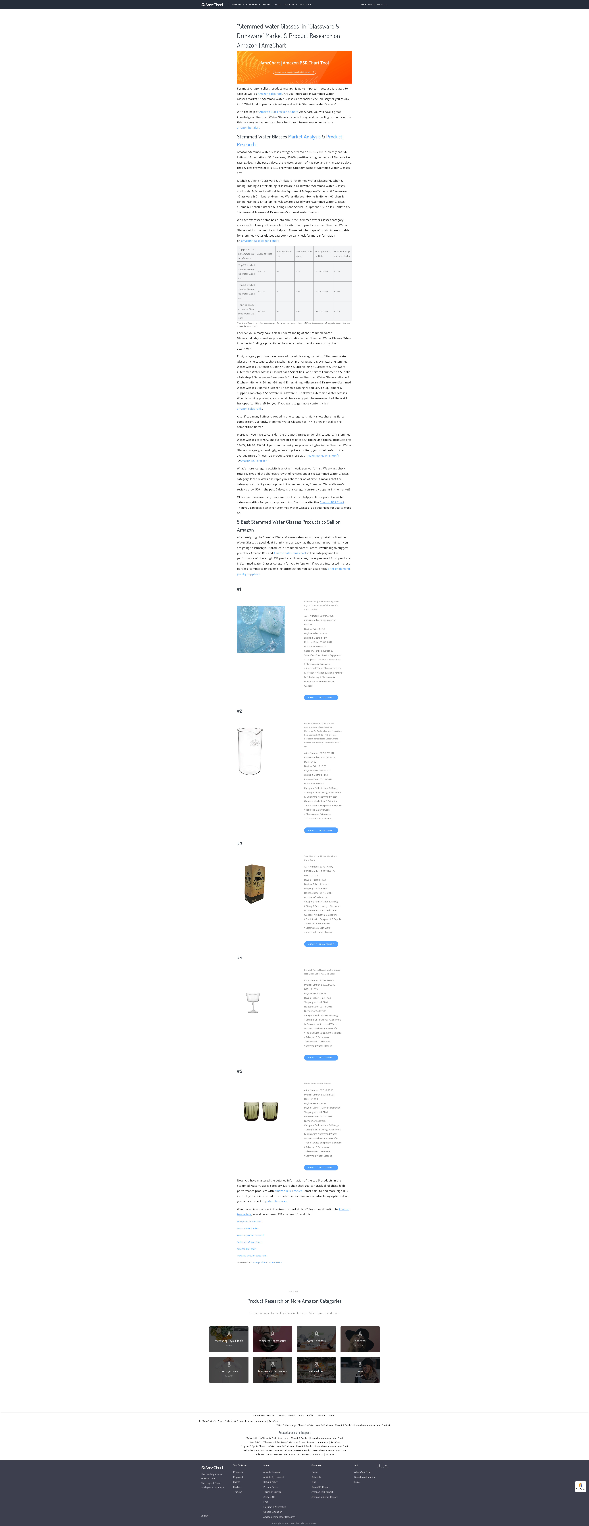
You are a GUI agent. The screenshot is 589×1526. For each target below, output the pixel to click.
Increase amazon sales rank (251, 1255)
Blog (314, 1481)
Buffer (310, 1415)
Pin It (331, 1415)
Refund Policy (270, 1481)
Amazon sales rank (270, 94)
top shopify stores (274, 1201)
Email (301, 1415)
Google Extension (272, 1511)
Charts (266, 4)
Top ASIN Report (321, 1486)
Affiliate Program (272, 1471)
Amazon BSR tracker (253, 461)
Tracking (237, 1491)
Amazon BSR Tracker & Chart (278, 112)
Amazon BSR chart (246, 1248)
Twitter (271, 1415)
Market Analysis (304, 136)
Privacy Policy (270, 1486)
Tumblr (291, 1415)
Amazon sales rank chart (290, 553)
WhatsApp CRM (362, 1471)
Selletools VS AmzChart (249, 1241)
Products (238, 4)
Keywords (238, 1476)
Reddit (281, 1415)
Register (382, 4)
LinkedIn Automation (364, 1476)
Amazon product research (250, 1235)
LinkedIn (321, 1415)
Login (371, 4)
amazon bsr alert (248, 127)
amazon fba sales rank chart (260, 241)
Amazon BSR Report (322, 1491)
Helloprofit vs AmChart (249, 1221)
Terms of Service (272, 1491)
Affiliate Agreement (273, 1476)
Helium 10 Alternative (274, 1506)
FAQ (265, 1501)
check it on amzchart (321, 697)
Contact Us (269, 1496)
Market (277, 4)
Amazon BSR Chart (332, 502)
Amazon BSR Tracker (288, 1191)
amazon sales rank (249, 408)
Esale (357, 1481)
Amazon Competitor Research (279, 1516)
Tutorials (316, 1476)
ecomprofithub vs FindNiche (267, 1262)
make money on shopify (323, 455)
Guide (315, 1471)
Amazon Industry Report (325, 1496)
